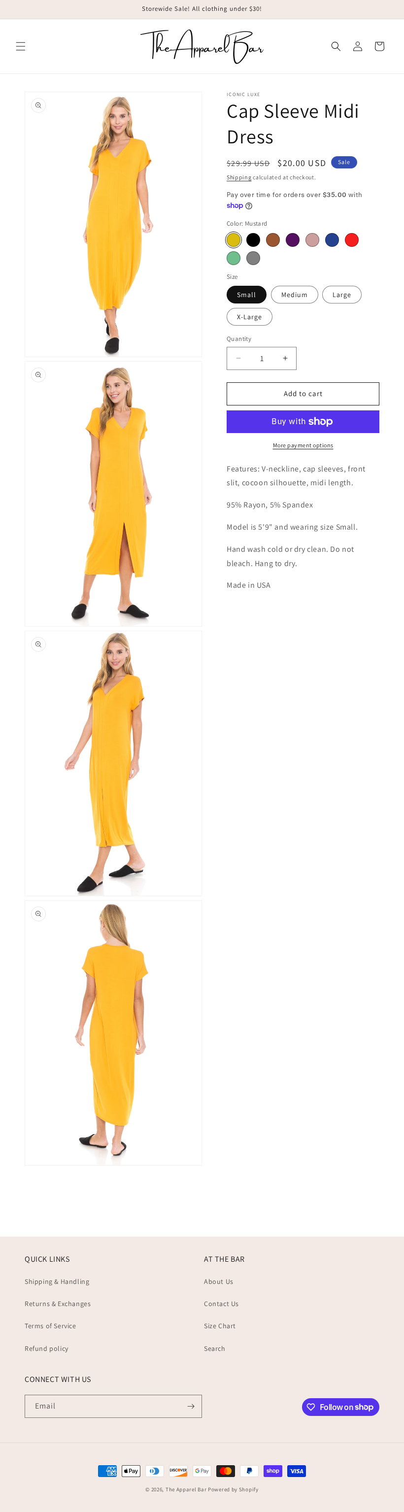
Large (342, 294)
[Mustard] (233, 240)
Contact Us (221, 1303)
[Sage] (233, 258)
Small (246, 294)
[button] (21, 46)
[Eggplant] (293, 240)
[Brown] (273, 240)
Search (215, 1348)
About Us (219, 1281)
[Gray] (253, 258)
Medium (294, 294)
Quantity (239, 339)
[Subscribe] (191, 1406)
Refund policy (46, 1348)
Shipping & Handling (57, 1281)
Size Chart (220, 1325)
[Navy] (332, 240)
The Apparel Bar (186, 1489)
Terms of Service (50, 1325)
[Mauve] (312, 240)
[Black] (253, 240)
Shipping (239, 177)
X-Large (249, 316)
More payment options (303, 445)
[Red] (352, 240)
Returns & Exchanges (58, 1303)
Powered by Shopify (233, 1489)
